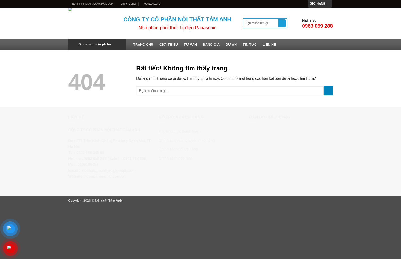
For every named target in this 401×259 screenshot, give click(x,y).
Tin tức (250, 44)
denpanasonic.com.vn (106, 176)
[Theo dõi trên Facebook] (287, 3)
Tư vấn (190, 44)
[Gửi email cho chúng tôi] (300, 3)
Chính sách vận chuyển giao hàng (187, 140)
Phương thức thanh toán (179, 131)
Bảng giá (211, 44)
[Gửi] (282, 23)
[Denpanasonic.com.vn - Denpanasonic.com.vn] (92, 23)
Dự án (231, 44)
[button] (320, 4)
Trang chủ (143, 44)
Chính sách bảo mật (175, 158)
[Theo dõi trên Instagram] (291, 3)
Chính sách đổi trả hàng (178, 149)
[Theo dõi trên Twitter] (296, 3)
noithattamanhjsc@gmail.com (108, 171)
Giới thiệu (168, 44)
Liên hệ (269, 44)
